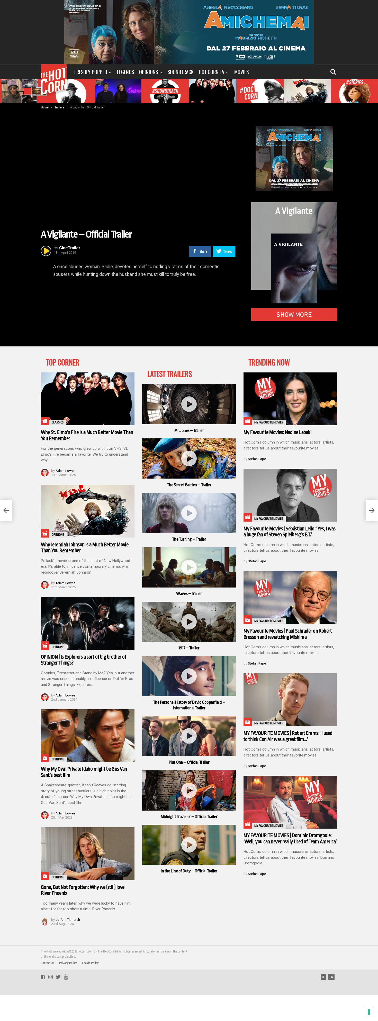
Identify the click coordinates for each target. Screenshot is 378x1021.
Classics (58, 422)
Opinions (148, 72)
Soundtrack (181, 72)
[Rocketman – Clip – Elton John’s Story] (6, 510)
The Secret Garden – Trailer (189, 484)
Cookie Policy (90, 963)
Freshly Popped (90, 72)
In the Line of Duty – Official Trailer (189, 871)
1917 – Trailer (189, 647)
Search (333, 72)
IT (323, 977)
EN (331, 977)
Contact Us (47, 963)
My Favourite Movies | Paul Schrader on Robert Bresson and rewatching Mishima (288, 634)
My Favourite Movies (268, 422)
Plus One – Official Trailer (189, 762)
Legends (125, 72)
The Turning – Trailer (189, 539)
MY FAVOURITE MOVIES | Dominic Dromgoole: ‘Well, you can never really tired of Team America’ (290, 838)
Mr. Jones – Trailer (189, 430)
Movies (241, 72)
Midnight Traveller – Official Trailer (189, 816)
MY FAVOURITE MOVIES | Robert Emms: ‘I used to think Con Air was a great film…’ (288, 736)
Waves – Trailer (189, 593)
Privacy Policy (68, 963)
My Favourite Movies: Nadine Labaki (277, 432)
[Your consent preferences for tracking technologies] (369, 1012)
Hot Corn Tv (211, 72)
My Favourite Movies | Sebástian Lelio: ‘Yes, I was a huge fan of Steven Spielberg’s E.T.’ (290, 532)
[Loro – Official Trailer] (372, 510)
